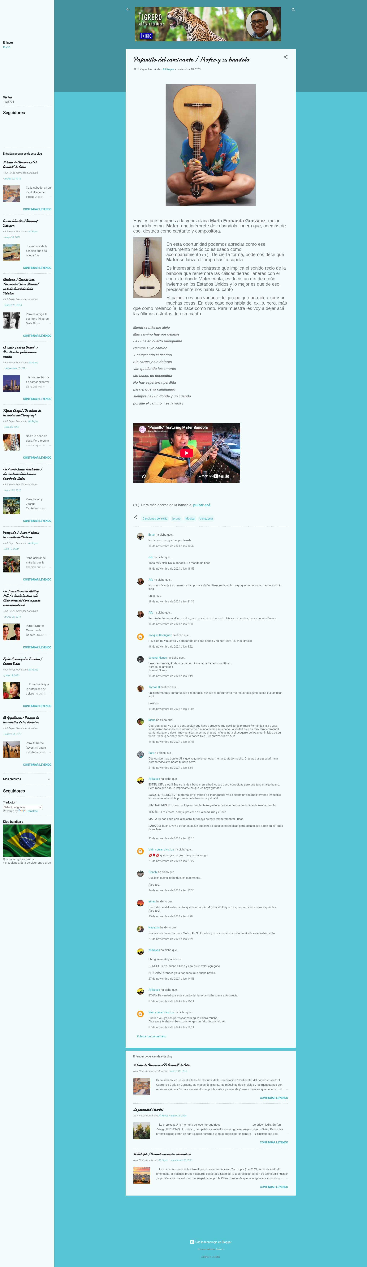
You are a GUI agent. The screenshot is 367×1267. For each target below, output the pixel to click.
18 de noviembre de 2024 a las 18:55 (171, 568)
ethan (152, 901)
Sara (151, 753)
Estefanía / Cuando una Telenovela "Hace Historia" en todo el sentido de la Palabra (21, 286)
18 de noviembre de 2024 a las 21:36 (171, 601)
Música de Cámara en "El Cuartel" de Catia (162, 1065)
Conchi (153, 872)
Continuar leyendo (274, 1098)
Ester (152, 534)
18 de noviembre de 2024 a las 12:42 (171, 546)
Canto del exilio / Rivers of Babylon (20, 223)
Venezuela (206, 518)
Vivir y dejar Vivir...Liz (161, 849)
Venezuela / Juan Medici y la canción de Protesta (21, 535)
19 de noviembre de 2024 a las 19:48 (171, 741)
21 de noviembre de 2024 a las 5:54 (171, 767)
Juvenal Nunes (158, 657)
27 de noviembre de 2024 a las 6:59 (171, 939)
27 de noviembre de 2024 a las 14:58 (171, 978)
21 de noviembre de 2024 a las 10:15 (171, 838)
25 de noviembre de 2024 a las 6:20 (171, 916)
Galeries (220, 1249)
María (152, 720)
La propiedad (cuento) (148, 1109)
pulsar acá (201, 505)
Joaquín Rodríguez (160, 635)
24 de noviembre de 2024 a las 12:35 (171, 890)
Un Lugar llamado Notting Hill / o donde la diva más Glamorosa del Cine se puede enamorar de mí (21, 598)
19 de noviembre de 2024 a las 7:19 (171, 676)
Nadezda (154, 927)
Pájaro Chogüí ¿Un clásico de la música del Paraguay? (22, 413)
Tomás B (154, 687)
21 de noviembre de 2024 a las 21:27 (171, 861)
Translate (32, 811)
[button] (285, 58)
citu (151, 557)
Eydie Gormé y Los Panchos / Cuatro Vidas (22, 661)
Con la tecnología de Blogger (213, 1242)
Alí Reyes (154, 779)
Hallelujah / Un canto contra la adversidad (161, 1154)
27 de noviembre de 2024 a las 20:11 (171, 1027)
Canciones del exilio (155, 518)
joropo (176, 518)
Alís (151, 579)
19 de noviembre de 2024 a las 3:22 (171, 646)
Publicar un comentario (151, 1036)
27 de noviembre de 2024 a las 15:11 (171, 1001)
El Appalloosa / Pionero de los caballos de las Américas (21, 720)
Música (190, 518)
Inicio (6, 47)
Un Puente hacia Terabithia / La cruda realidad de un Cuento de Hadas (22, 474)
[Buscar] (293, 10)
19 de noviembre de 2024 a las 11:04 (171, 709)
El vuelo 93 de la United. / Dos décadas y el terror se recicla (20, 352)
